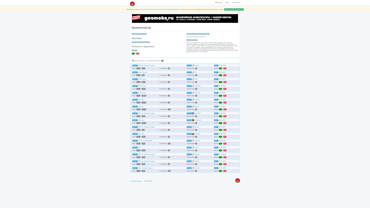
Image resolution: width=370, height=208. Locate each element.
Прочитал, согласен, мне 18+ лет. (234, 9)
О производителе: (192, 40)
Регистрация (236, 2)
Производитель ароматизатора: (140, 42)
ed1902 (196, 127)
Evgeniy (196, 65)
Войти (227, 2)
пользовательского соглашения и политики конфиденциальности (159, 9)
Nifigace (196, 106)
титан (196, 79)
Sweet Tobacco (142, 72)
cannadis (197, 140)
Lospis (196, 147)
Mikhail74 (197, 134)
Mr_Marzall (197, 120)
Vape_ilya (197, 168)
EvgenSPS (197, 86)
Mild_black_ (143, 79)
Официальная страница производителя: (198, 33)
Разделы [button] (219, 2)
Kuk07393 (197, 113)
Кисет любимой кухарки (147, 65)
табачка (142, 99)
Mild (139, 147)
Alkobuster (143, 93)
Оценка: (134, 50)
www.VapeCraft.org (136, 181)
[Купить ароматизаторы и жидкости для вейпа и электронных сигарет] (185, 18)
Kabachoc (197, 93)
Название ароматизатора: (139, 33)
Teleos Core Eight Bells (145, 140)
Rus (195, 72)
